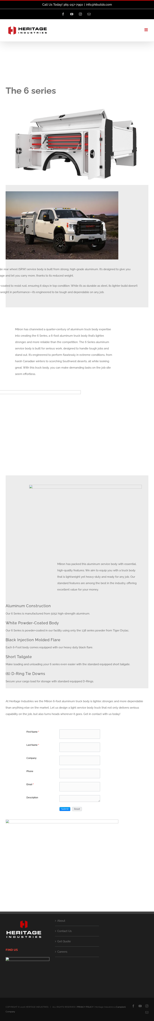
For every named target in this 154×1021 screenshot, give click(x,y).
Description (32, 797)
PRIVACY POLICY (85, 1007)
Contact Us (64, 931)
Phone (29, 771)
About (61, 920)
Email (30, 784)
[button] (64, 809)
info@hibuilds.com (99, 4)
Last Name (32, 745)
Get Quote (64, 941)
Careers (62, 951)
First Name (32, 732)
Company (31, 758)
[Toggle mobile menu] (146, 30)
